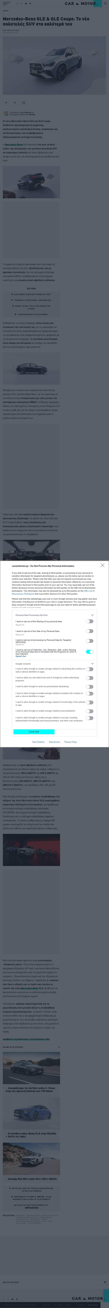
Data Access (54, 742)
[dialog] (54, 654)
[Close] (103, 566)
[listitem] (54, 615)
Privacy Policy (70, 742)
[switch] (89, 621)
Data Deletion (38, 742)
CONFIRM (34, 732)
